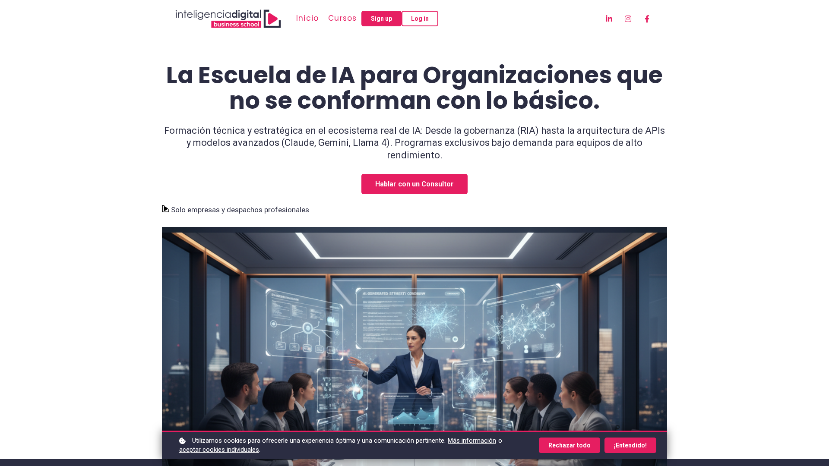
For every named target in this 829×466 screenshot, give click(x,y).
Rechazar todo (569, 445)
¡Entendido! (630, 445)
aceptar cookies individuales (219, 449)
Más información (472, 440)
